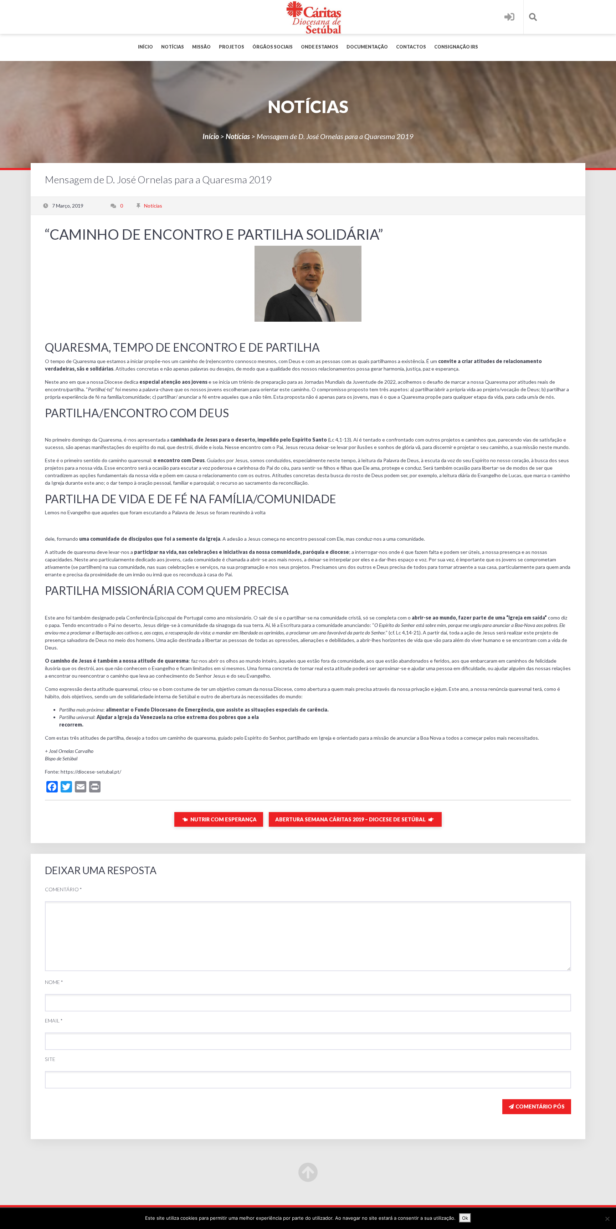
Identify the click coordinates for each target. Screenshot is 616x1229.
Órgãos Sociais (272, 47)
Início (145, 47)
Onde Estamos (319, 47)
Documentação (367, 47)
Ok (465, 1218)
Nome (54, 982)
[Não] (607, 1218)
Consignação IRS (456, 47)
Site (50, 1059)
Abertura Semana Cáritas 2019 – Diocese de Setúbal (351, 819)
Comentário (63, 889)
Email (54, 1021)
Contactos (411, 47)
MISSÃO (201, 47)
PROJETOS (231, 47)
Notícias (172, 47)
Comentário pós (540, 1106)
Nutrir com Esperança (223, 819)
